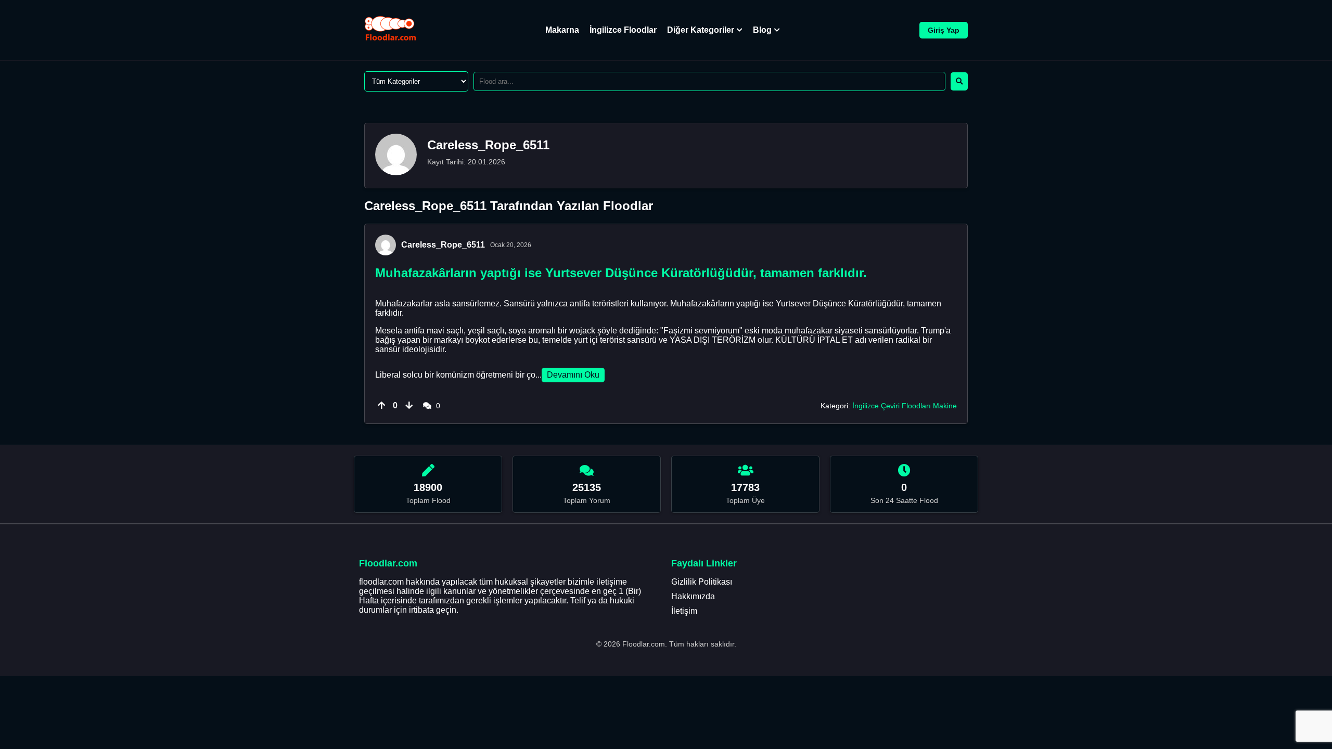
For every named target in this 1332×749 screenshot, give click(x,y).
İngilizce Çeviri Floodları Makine (904, 406)
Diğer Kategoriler (700, 29)
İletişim (684, 610)
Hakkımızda (693, 596)
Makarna (562, 29)
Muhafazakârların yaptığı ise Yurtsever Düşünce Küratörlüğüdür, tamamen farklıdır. (621, 273)
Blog (762, 29)
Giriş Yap (943, 30)
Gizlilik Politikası (701, 581)
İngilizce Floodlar (623, 29)
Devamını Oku (573, 374)
